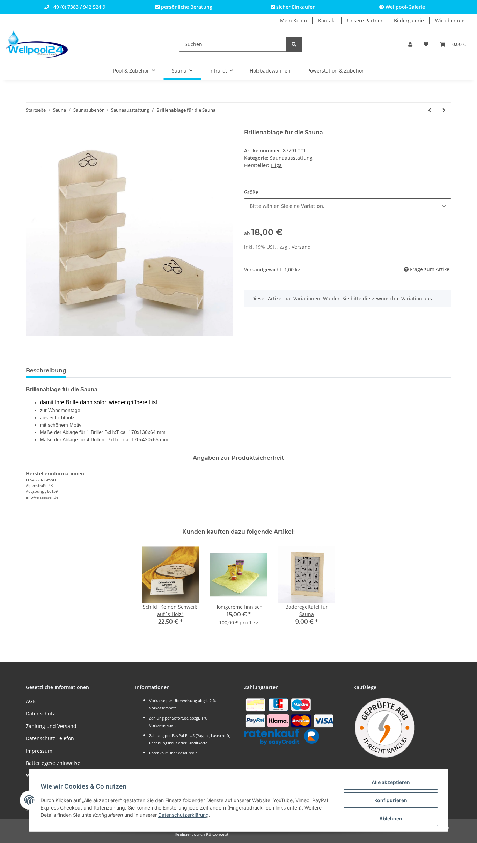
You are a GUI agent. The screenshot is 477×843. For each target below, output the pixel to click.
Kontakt (327, 20)
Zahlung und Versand (51, 726)
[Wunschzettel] (426, 44)
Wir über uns (450, 20)
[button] (410, 44)
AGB (31, 701)
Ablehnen (390, 818)
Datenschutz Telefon (50, 738)
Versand (301, 246)
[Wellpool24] (37, 44)
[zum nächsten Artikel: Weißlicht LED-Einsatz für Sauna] (444, 110)
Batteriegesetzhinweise (53, 763)
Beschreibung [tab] (46, 370)
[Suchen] (294, 44)
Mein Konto (293, 20)
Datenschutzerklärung (183, 815)
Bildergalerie (409, 20)
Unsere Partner (365, 20)
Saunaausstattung (291, 158)
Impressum (39, 750)
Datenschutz (40, 713)
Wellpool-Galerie (404, 6)
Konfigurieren (390, 800)
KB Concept (217, 834)
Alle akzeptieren (391, 782)
